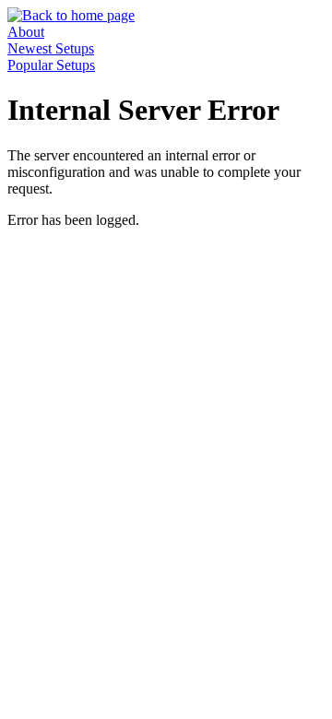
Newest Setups (50, 48)
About (25, 32)
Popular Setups (51, 65)
